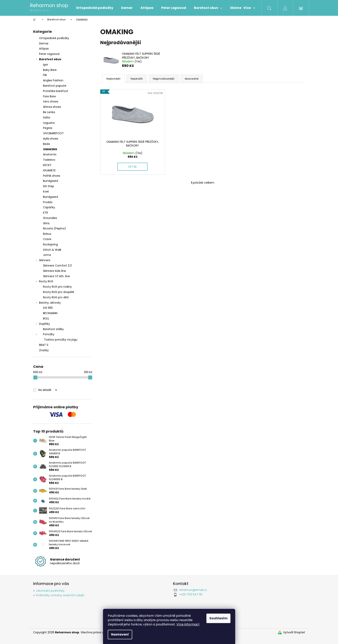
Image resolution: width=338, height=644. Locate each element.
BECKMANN (50, 313)
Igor (45, 65)
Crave (47, 239)
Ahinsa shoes (52, 107)
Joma (47, 255)
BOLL (46, 318)
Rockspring (50, 244)
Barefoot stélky (53, 329)
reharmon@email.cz (193, 590)
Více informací (187, 624)
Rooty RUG (46, 281)
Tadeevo (49, 160)
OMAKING (50, 149)
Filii (45, 75)
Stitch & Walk (52, 250)
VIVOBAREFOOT (53, 133)
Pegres (47, 128)
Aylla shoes (50, 139)
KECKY (47, 165)
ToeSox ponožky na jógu (60, 340)
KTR (45, 213)
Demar (44, 43)
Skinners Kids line (54, 271)
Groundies (50, 218)
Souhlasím (218, 618)
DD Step (48, 186)
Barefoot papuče (54, 86)
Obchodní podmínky (50, 591)
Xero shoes (50, 101)
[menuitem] (94, 8)
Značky (44, 350)
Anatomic (50, 154)
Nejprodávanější (163, 79)
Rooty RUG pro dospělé (58, 292)
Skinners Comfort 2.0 (57, 266)
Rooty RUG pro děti (56, 297)
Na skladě (47, 390)
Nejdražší (137, 79)
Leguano (49, 123)
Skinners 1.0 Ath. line (56, 276)
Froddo (47, 202)
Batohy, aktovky (50, 303)
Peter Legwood (49, 54)
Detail (132, 167)
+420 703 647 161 (190, 594)
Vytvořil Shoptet (294, 632)
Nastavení (120, 634)
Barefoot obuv (50, 59)
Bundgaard (50, 181)
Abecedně (191, 79)
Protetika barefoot (55, 91)
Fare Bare (49, 96)
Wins (46, 223)
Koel (46, 191)
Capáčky (49, 207)
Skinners (44, 260)
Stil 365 (48, 308)
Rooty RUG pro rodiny (57, 287)
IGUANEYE (49, 170)
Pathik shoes (51, 176)
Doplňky (44, 324)
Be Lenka (49, 112)
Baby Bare (50, 70)
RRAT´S (43, 345)
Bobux (47, 234)
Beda (46, 144)
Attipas (44, 49)
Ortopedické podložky (54, 38)
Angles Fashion (53, 80)
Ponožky (48, 334)
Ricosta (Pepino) (54, 228)
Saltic (47, 117)
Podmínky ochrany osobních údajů (60, 595)
